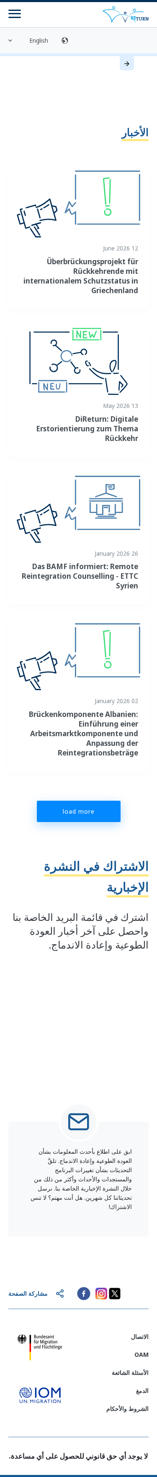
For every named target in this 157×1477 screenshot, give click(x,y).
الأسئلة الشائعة (130, 1372)
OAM (141, 1354)
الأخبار (135, 132)
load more (79, 811)
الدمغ (142, 1391)
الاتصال (140, 1336)
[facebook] (83, 1293)
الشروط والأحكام (127, 1409)
